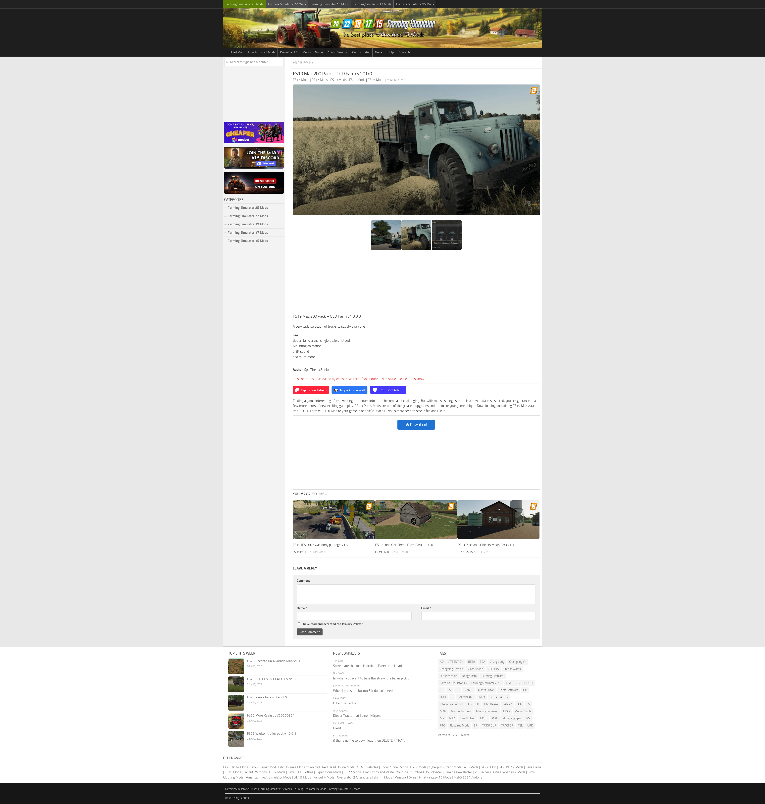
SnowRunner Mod (263, 767)
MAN (443, 711)
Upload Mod (235, 52)
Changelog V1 (517, 662)
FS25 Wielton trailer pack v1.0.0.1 (271, 733)
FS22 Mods (418, 767)
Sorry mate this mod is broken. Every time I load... (368, 666)
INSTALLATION (499, 697)
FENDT (528, 683)
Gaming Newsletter (458, 772)
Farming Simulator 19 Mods (248, 224)
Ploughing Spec (512, 718)
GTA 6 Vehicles (367, 767)
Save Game (533, 767)
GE (457, 690)
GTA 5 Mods (302, 777)
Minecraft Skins (405, 777)
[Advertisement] (416, 283)
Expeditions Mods (328, 772)
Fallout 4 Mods (324, 777)
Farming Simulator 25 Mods (241, 789)
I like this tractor (344, 703)
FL (441, 690)
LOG (519, 704)
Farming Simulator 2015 (486, 683)
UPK (530, 725)
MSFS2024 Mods (235, 767)
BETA (471, 662)
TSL (520, 725)
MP (442, 718)
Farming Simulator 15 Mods (248, 241)
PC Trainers (483, 772)
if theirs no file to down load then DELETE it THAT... (369, 740)
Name (302, 608)
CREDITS (493, 669)
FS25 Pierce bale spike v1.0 (267, 697)
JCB (469, 704)
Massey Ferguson (487, 711)
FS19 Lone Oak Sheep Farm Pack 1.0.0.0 (404, 545)
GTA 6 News (460, 735)
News (378, 52)
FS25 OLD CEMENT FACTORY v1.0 (271, 679)
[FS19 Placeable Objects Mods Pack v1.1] (498, 519)
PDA (495, 718)
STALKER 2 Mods (511, 767)
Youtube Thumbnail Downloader (419, 772)
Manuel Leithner (461, 711)
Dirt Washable (448, 676)
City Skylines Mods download (299, 767)
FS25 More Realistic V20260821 (271, 715)
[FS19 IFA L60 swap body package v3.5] (334, 519)
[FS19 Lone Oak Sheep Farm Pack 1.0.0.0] (416, 519)
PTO (442, 725)
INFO (482, 697)
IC (452, 697)
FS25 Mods (233, 772)
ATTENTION (455, 662)
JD (477, 704)
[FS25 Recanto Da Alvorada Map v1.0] (236, 666)
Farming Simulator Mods (244, 4)
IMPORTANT (466, 697)
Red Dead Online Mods (338, 767)
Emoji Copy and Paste (378, 772)
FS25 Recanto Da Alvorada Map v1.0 (273, 661)
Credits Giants (512, 669)
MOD (506, 711)
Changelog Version (451, 669)
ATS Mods (471, 767)
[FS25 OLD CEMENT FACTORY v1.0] (236, 684)
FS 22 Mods (352, 772)
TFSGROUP (489, 725)
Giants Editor (361, 52)
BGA (482, 662)
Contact (245, 798)
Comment (303, 580)
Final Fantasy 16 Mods (435, 777)
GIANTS (468, 690)
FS (449, 690)
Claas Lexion (475, 669)
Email (426, 608)
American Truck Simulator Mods (268, 777)
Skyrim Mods (383, 777)
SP (475, 725)
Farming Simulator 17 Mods (248, 233)
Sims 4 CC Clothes (300, 772)
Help (390, 52)
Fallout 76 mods (255, 772)
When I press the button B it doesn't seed (363, 691)
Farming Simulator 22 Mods (248, 216)
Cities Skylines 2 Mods (509, 772)
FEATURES (513, 683)
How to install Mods (261, 52)
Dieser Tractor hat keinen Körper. (357, 716)
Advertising (232, 798)
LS (528, 704)
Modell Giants (523, 711)
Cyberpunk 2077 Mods (445, 767)
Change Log (497, 662)
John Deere (491, 704)
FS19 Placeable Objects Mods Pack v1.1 (485, 545)
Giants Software (508, 690)
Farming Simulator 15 (453, 683)
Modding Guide (313, 52)
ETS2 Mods (277, 772)
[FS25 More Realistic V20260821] (236, 721)
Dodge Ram (469, 676)
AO (442, 662)
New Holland (467, 718)
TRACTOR (507, 725)
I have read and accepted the (332, 624)
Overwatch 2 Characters (354, 777)
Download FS (289, 52)
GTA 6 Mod (488, 767)
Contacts (405, 52)
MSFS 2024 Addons (468, 777)
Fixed (337, 728)
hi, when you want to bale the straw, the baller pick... (371, 678)
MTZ (452, 718)
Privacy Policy (351, 624)
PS (528, 718)
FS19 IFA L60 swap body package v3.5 (320, 545)
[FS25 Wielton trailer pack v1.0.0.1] (236, 739)
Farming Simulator (493, 676)
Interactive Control (451, 704)
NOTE (483, 718)
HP (525, 690)
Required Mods (459, 725)
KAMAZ (507, 704)
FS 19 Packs (303, 62)
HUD (443, 697)
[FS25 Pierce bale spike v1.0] (236, 703)
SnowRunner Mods (394, 767)
